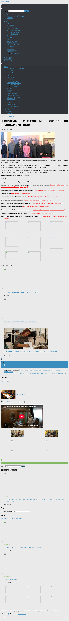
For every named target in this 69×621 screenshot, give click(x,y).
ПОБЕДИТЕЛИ (15, 53)
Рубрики (3, 511)
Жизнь (6, 496)
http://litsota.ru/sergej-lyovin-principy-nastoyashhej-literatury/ (49, 203)
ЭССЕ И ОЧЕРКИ (12, 43)
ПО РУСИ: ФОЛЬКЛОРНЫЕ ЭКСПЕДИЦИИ (17, 394)
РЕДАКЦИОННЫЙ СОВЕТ (15, 16)
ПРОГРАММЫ (15, 32)
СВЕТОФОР (14, 34)
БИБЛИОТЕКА (11, 50)
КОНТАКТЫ (8, 60)
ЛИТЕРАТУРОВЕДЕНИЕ (14, 44)
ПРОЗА (9, 37)
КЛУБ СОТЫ (8, 21)
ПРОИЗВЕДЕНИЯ (9, 36)
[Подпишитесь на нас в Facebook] (4, 365)
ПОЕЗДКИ (10, 25)
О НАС (6, 14)
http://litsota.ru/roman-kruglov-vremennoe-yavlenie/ (37, 200)
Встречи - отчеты (9, 116)
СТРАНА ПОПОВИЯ (10, 579)
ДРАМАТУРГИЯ (12, 41)
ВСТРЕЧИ (10, 23)
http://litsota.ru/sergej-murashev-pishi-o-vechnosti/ (36, 206)
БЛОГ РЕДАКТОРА (10, 392)
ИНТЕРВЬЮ (11, 46)
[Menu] (1, 8)
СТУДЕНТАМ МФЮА (14, 30)
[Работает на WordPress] (8, 614)
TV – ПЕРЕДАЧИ (12, 28)
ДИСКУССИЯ (8, 57)
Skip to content (5, 1)
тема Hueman (22, 614)
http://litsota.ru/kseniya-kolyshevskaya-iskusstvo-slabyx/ (42, 197)
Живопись (7, 544)
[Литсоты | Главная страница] (4, 5)
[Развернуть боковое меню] (1, 359)
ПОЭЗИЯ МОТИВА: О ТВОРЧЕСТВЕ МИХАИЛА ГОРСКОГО (23, 548)
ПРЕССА (10, 20)
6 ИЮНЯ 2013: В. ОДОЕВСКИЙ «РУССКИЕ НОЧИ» (20, 322)
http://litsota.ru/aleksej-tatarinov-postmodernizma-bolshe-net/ (48, 210)
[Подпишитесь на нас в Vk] (5, 367)
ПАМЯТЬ (10, 27)
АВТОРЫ (10, 18)
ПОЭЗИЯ (10, 39)
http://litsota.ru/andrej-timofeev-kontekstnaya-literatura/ (43, 213)
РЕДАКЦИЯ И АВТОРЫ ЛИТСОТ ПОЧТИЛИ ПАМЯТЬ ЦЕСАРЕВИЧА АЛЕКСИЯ (30, 352)
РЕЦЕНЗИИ (11, 48)
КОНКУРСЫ (11, 52)
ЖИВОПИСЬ (11, 55)
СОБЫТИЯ (7, 59)
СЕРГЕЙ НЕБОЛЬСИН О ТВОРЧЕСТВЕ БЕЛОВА (20, 292)
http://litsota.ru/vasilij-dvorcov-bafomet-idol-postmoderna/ (49, 190)
